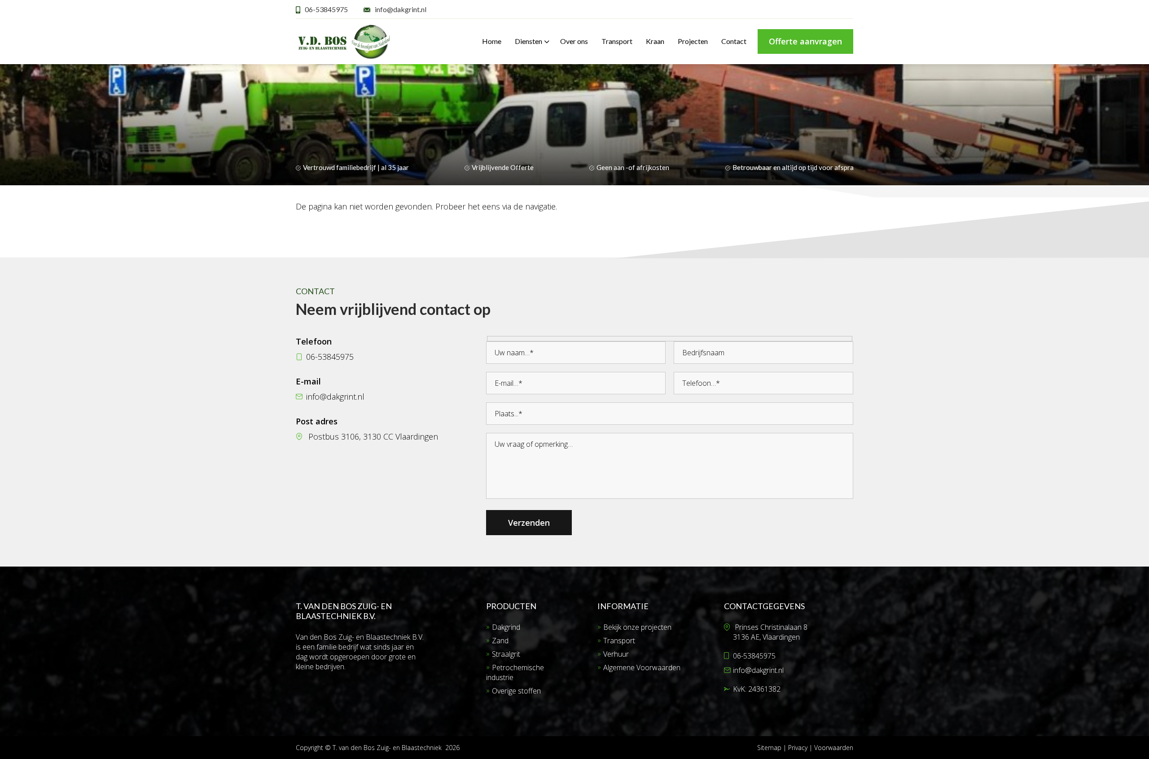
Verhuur (616, 654)
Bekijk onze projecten (637, 627)
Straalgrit (506, 654)
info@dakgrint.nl (400, 9)
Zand (500, 641)
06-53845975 (326, 9)
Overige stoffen (516, 691)
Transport (619, 641)
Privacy (798, 747)
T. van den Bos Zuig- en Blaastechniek (387, 747)
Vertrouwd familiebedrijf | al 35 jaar (356, 167)
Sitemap (769, 747)
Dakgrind (506, 627)
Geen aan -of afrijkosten (632, 167)
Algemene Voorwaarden (641, 667)
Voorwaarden (833, 747)
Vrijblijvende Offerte (503, 167)
